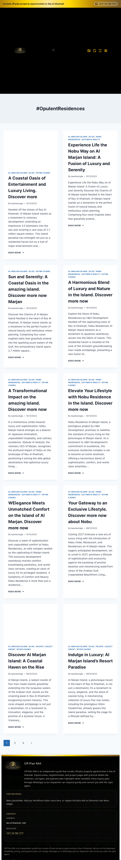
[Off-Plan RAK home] (13, 765)
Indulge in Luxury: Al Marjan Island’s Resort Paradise (90, 661)
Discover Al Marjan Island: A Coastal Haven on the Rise (27, 661)
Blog (31, 173)
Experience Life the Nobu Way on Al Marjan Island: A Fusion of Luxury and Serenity (89, 157)
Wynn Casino (43, 173)
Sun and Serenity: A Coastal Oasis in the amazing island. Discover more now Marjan (28, 289)
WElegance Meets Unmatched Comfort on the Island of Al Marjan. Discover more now (28, 515)
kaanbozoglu (17, 203)
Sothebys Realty (91, 139)
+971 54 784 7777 (14, 833)
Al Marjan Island (17, 173)
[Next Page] (31, 743)
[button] (53, 49)
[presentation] (31, 149)
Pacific (40, 646)
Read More (16, 252)
